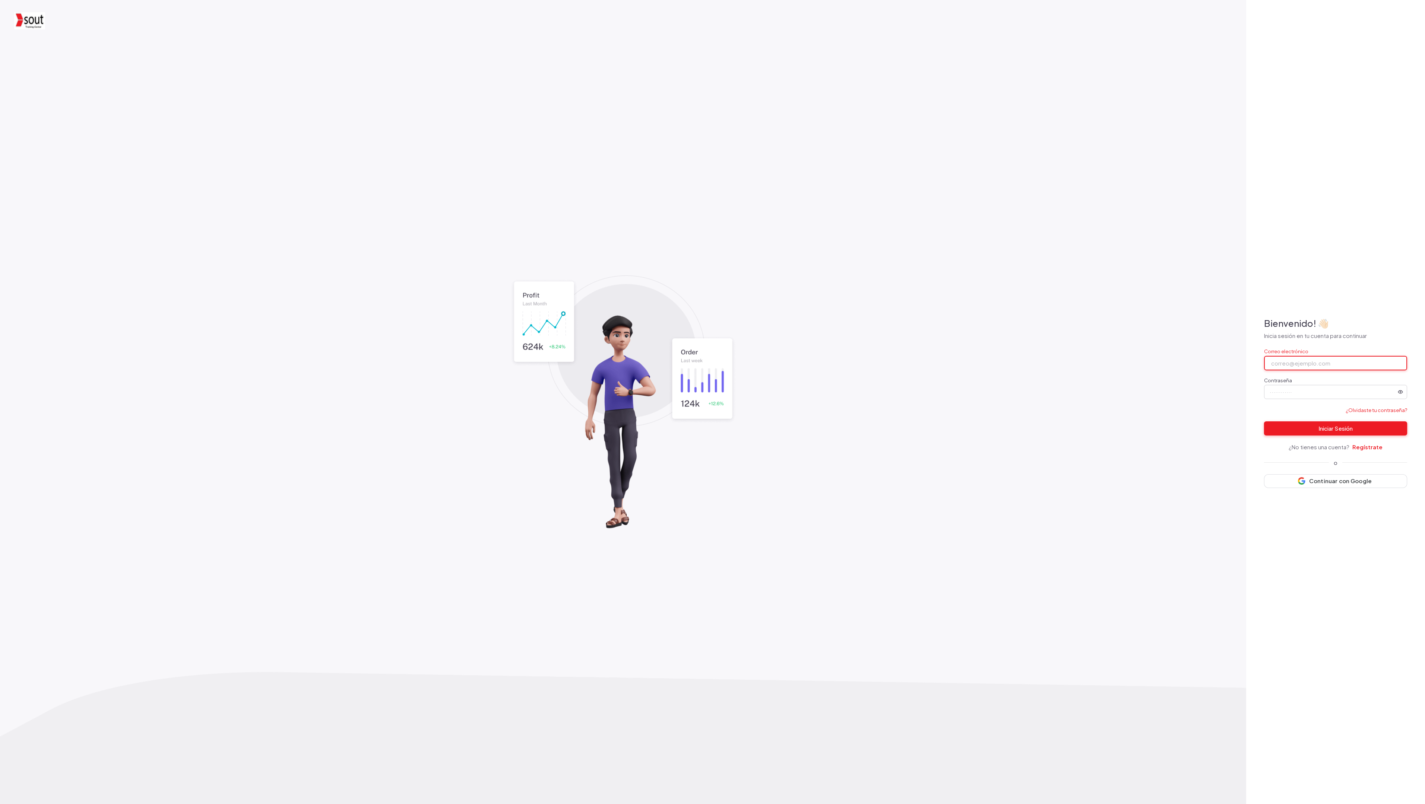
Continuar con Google (1340, 480)
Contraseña (1278, 380)
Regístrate (1367, 446)
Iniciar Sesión (1335, 428)
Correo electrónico (1286, 351)
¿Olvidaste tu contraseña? (1376, 410)
